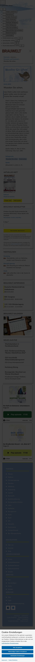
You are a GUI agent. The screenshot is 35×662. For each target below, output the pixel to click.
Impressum (4, 660)
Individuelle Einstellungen (17, 656)
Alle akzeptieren (17, 647)
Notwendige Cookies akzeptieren (17, 651)
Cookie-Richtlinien (13, 660)
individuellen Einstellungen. (10, 643)
